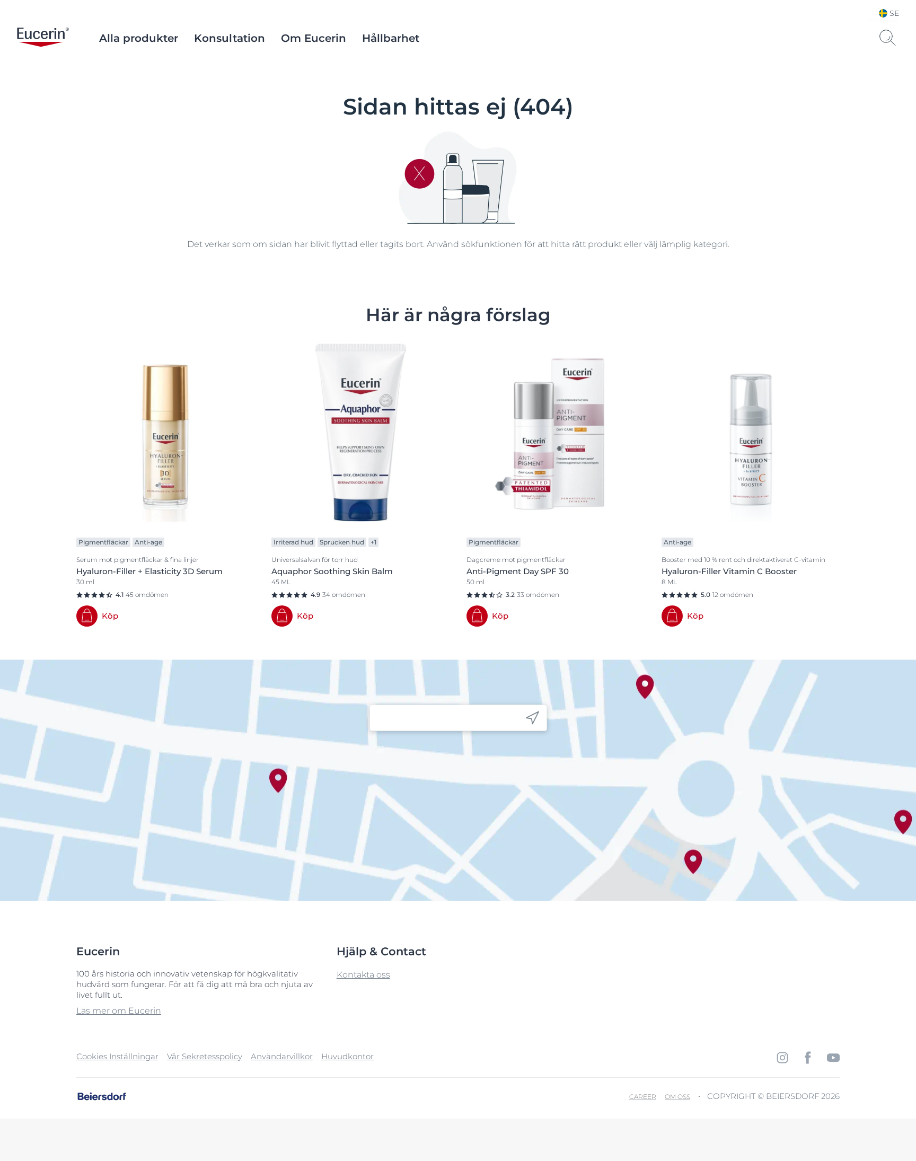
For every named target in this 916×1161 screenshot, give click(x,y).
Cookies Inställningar (117, 1056)
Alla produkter (138, 38)
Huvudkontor (347, 1056)
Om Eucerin (313, 38)
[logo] (43, 38)
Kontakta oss (363, 975)
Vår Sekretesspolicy (204, 1056)
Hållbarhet (390, 38)
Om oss (677, 1097)
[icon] (532, 718)
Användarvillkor (282, 1056)
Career (642, 1097)
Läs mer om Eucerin (118, 1011)
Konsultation (229, 38)
